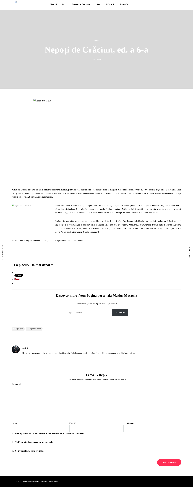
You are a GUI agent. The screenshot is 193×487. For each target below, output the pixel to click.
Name (14, 423)
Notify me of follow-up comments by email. (34, 442)
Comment (16, 384)
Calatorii (110, 4)
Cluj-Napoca (19, 329)
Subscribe (120, 312)
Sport (99, 4)
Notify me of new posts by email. (29, 451)
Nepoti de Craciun (35, 329)
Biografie (124, 4)
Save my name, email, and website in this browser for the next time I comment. (50, 434)
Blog (63, 4)
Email (72, 423)
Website (130, 423)
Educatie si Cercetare (81, 4)
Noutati (53, 4)
